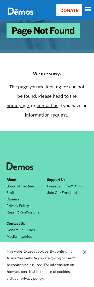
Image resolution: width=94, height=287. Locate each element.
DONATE (69, 10)
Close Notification (84, 264)
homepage (18, 105)
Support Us (56, 179)
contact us (47, 105)
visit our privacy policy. (25, 278)
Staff (10, 192)
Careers (13, 198)
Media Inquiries (19, 236)
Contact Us (16, 223)
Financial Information (64, 185)
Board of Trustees (21, 185)
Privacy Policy (18, 205)
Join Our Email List (62, 192)
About (11, 179)
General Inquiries (21, 229)
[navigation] (88, 9)
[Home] (20, 17)
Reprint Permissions (23, 212)
